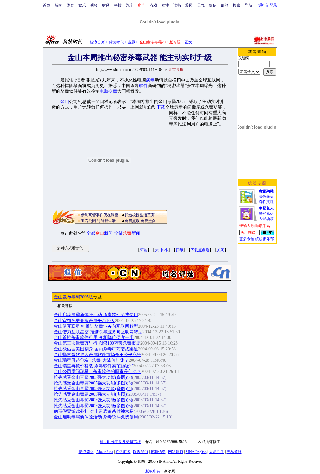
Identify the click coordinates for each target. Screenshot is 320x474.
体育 (70, 5)
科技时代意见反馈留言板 (120, 442)
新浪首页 (97, 42)
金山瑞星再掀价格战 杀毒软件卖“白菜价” (93, 366)
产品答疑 (234, 452)
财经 (106, 5)
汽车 (129, 5)
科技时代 (116, 42)
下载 (161, 107)
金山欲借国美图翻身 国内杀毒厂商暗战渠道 (96, 349)
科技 (118, 5)
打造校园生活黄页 (140, 215)
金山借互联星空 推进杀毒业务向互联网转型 (96, 326)
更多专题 (246, 239)
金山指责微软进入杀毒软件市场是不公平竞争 (97, 354)
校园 (189, 5)
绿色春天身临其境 (266, 196)
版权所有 (152, 471)
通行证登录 (267, 5)
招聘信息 (158, 452)
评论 (144, 250)
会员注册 (216, 452)
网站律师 (175, 452)
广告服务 (123, 452)
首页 (46, 5)
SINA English (196, 452)
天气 (201, 5)
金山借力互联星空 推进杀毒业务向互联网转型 (98, 332)
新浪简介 (86, 452)
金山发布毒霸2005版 (73, 297)
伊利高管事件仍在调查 (99, 215)
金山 (64, 101)
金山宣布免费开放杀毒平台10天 (84, 320)
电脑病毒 (108, 91)
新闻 (58, 5)
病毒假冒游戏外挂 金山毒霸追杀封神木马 (94, 411)
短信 (213, 5)
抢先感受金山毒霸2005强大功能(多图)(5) (93, 400)
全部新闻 (100, 233)
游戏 (153, 5)
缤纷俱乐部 (264, 239)
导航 (248, 5)
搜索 (236, 5)
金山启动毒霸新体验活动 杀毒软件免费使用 (96, 314)
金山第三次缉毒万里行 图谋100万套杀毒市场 (97, 343)
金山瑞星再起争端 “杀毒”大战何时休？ (91, 360)
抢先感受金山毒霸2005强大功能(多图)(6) (93, 405)
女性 (165, 5)
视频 (94, 5)
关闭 (220, 250)
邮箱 (224, 5)
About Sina (104, 452)
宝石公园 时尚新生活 (98, 221)
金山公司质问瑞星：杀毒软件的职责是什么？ (97, 371)
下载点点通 (200, 250)
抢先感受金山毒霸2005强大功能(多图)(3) (93, 383)
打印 (179, 250)
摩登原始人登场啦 (266, 213)
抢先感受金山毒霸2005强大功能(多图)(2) (93, 377)
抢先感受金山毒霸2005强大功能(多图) (90, 394)
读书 (177, 5)
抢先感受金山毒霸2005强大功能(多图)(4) (93, 388)
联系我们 (140, 452)
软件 (143, 85)
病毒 (150, 80)
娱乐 (82, 5)
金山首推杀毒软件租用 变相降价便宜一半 (94, 337)
